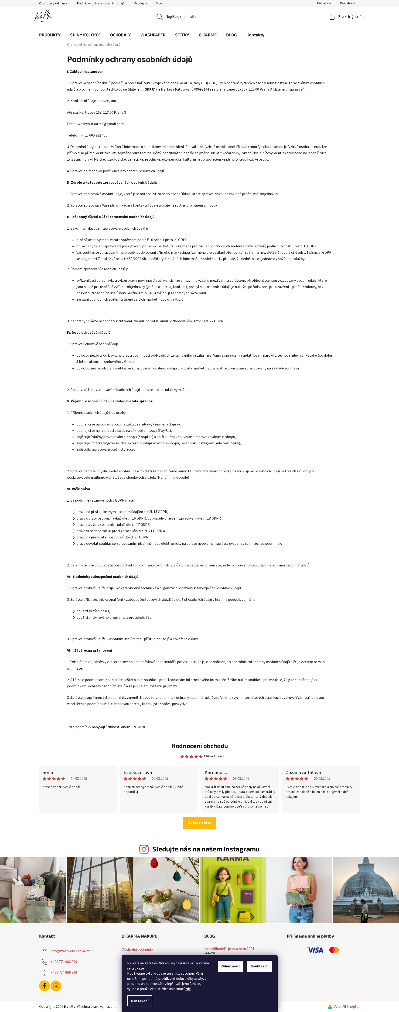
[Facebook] (44, 985)
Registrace (347, 3)
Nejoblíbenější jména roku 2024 (229, 949)
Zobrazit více (199, 822)
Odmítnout (230, 966)
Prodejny (140, 3)
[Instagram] (56, 985)
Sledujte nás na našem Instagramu (206, 849)
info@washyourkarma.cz (70, 951)
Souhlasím (260, 966)
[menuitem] (49, 35)
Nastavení (139, 1000)
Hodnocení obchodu (199, 745)
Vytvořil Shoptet (347, 1006)
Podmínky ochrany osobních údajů (100, 3)
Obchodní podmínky (53, 3)
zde (188, 988)
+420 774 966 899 (64, 961)
